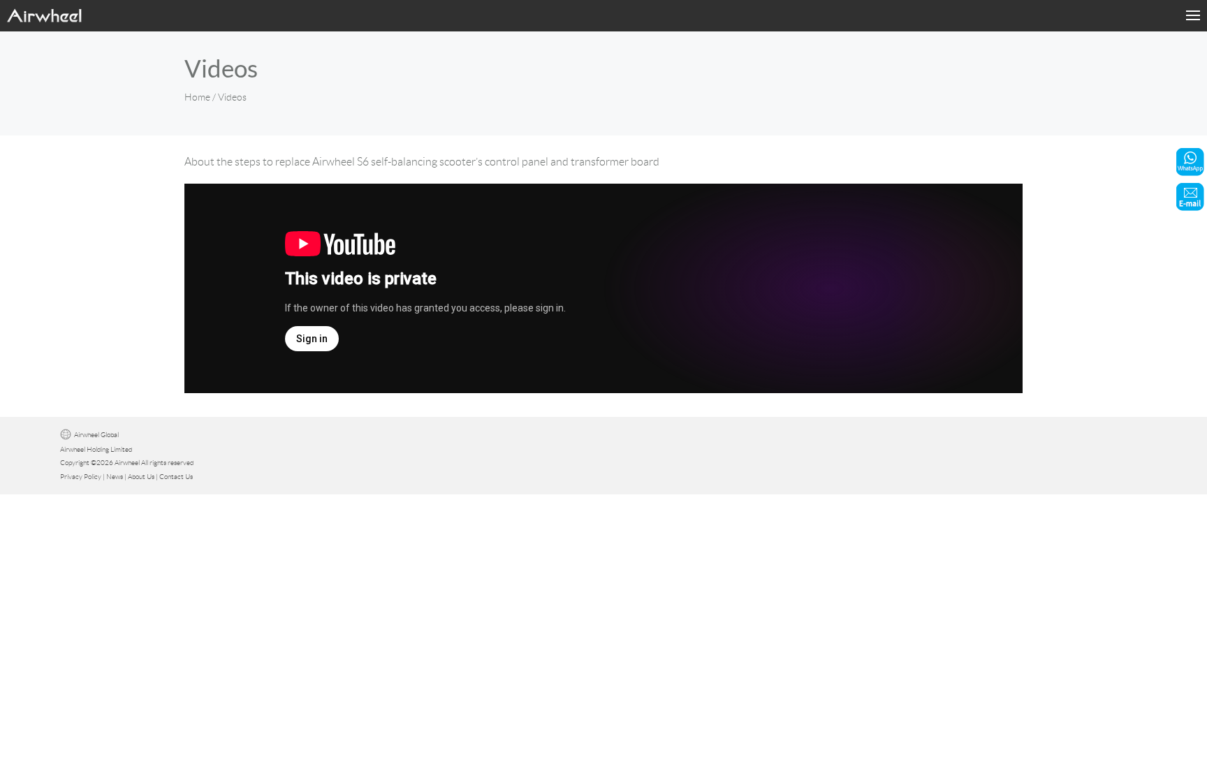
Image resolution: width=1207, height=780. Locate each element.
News (114, 476)
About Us (141, 476)
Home (197, 97)
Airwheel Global (96, 435)
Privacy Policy (80, 476)
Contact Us (176, 476)
